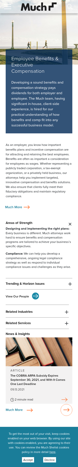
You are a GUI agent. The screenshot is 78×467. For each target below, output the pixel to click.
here (52, 452)
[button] (7, 6)
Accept (28, 460)
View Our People (17, 296)
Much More (13, 207)
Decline (49, 460)
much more (14, 409)
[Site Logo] (39, 6)
